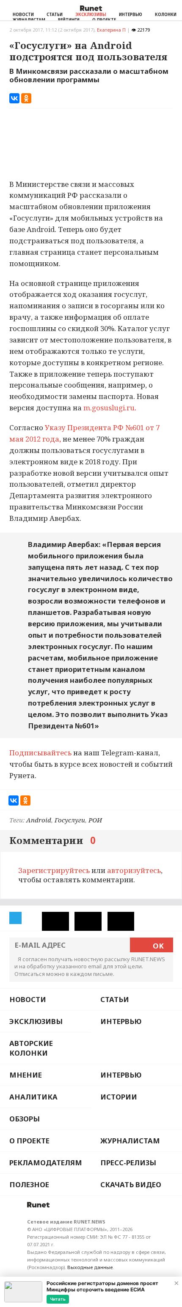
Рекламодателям (45, 1162)
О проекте (29, 1140)
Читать (58, 1299)
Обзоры (24, 1119)
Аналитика (33, 1097)
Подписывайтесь (40, 752)
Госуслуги (70, 820)
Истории (118, 1097)
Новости (23, 14)
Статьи (55, 14)
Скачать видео (130, 1184)
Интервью (130, 14)
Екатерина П (111, 30)
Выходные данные (90, 1267)
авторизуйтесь (134, 870)
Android (38, 820)
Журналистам (130, 1140)
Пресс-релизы (128, 1162)
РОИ (95, 820)
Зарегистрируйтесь (54, 870)
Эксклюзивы (90, 14)
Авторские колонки (31, 1048)
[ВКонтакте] (14, 98)
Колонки (165, 14)
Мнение (25, 1075)
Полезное (29, 1184)
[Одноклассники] (26, 98)
